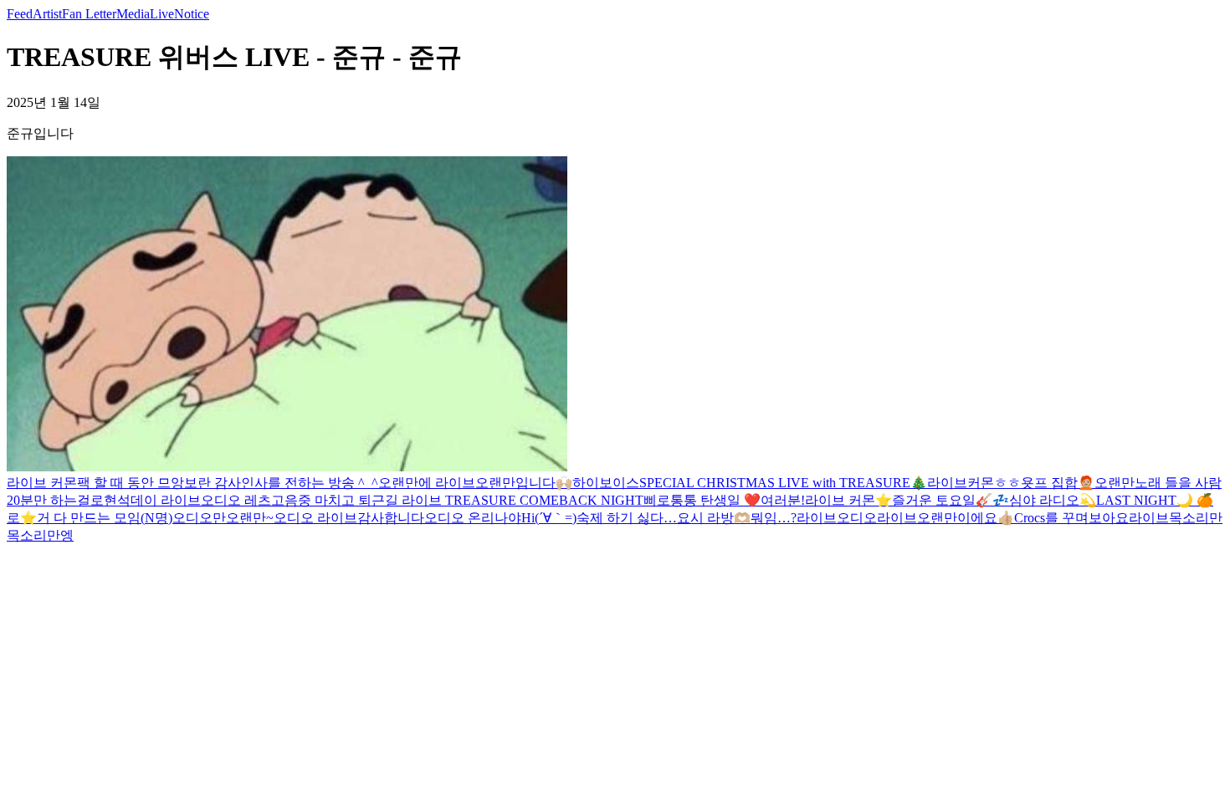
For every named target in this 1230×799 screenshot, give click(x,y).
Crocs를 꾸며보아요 (1071, 518)
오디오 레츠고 (242, 500)
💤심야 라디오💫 (1044, 500)
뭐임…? (774, 518)
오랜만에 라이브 (426, 483)
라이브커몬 (960, 483)
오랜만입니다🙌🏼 (523, 483)
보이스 (619, 483)
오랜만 (1114, 483)
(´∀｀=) (556, 518)
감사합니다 (390, 518)
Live (162, 14)
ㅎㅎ (1007, 483)
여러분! (783, 500)
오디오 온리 (459, 518)
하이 (585, 483)
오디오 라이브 (315, 518)
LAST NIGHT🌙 (1146, 500)
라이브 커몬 (42, 483)
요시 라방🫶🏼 (714, 518)
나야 (508, 518)
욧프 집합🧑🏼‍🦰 (1057, 483)
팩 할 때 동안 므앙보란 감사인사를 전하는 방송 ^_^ (227, 483)
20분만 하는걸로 (55, 500)
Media (133, 14)
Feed (20, 14)
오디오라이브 (877, 518)
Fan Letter (89, 14)
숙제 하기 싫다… (627, 518)
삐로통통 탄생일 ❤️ (702, 500)
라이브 (817, 518)
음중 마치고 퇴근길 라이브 (364, 500)
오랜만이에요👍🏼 (965, 518)
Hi (528, 518)
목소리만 (1195, 518)
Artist (47, 14)
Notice (191, 14)
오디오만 (199, 518)
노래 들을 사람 (1178, 483)
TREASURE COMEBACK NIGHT (544, 500)
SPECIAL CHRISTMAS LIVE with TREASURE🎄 (783, 483)
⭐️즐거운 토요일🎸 (933, 500)
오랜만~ (250, 518)
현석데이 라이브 (152, 500)
